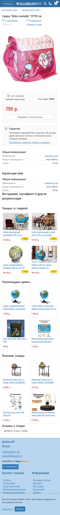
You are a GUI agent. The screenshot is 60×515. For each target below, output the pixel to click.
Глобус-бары (9, 482)
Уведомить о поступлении (30, 117)
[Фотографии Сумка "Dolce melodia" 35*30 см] (30, 58)
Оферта (37, 492)
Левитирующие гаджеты (14, 489)
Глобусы (7, 479)
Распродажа (39, 489)
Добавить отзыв (34, 24)
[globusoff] (29, 3)
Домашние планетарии (14, 492)
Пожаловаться (12, 467)
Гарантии (37, 482)
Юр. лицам (38, 486)
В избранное (35, 20)
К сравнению (11, 20)
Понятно (20, 509)
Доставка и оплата (42, 479)
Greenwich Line (51, 155)
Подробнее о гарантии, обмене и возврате (29, 142)
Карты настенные (11, 486)
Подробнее (7, 509)
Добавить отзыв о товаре (16, 431)
